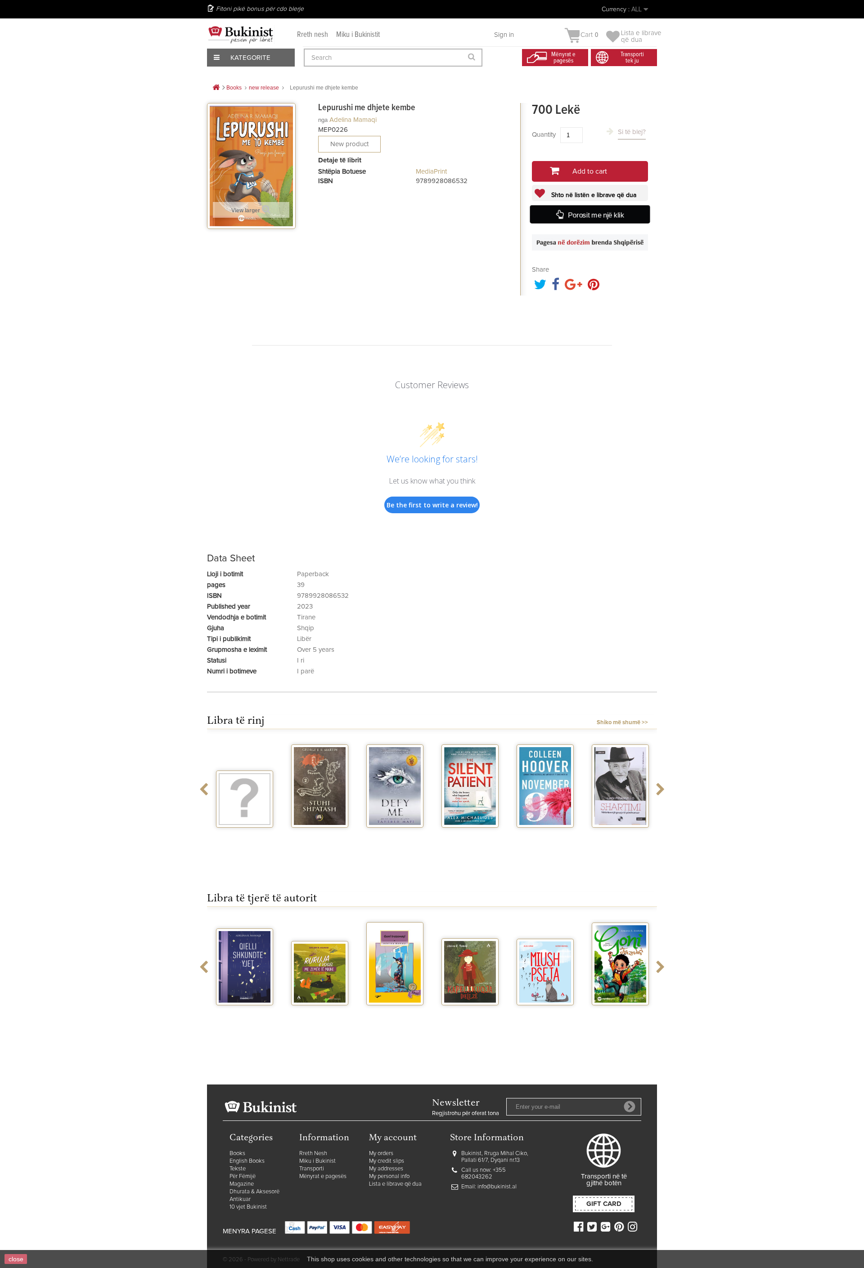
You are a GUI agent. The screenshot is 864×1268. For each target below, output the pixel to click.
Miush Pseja (545, 1013)
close (16, 1259)
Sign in (504, 34)
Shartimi (620, 835)
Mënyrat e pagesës (322, 1176)
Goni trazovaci (395, 1013)
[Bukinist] (240, 34)
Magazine (242, 1184)
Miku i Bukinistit (358, 35)
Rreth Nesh (313, 1153)
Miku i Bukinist (317, 1161)
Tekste (238, 1169)
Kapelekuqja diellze (470, 1017)
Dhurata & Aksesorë (254, 1192)
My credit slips (386, 1161)
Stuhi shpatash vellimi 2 (320, 839)
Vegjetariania (245, 835)
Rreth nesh (312, 35)
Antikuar (240, 1199)
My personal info (389, 1176)
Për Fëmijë (243, 1176)
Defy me (395, 835)
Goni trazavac (620, 1013)
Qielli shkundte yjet (245, 1017)
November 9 (545, 835)
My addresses (386, 1169)
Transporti (311, 1169)
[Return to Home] (216, 88)
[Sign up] (629, 1106)
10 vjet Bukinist (248, 1207)
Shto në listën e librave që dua (592, 195)
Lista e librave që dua (395, 1184)
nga (323, 119)
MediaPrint (431, 171)
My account (393, 1138)
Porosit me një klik (596, 215)
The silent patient (470, 839)
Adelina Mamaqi (353, 119)
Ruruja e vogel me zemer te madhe (319, 1021)
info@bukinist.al (497, 1187)
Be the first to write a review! (432, 505)
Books (237, 1153)
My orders (381, 1153)
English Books (247, 1161)
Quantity (544, 134)
